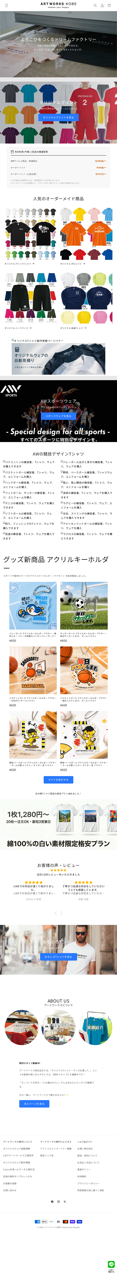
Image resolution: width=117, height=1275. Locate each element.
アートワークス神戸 (53, 1227)
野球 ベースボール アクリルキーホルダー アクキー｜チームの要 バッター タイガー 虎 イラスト (84, 764)
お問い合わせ (10, 1190)
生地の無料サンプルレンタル (17, 1176)
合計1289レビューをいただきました (58, 874)
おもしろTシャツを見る (58, 956)
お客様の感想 (10, 1183)
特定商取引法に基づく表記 (90, 1190)
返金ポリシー (84, 1169)
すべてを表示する (58, 779)
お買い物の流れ (85, 1148)
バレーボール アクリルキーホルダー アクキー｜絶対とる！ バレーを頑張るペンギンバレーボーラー (32, 634)
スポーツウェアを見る (58, 416)
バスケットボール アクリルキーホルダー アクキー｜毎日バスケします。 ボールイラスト (83, 699)
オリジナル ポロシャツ (71, 264)
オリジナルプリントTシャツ (18, 264)
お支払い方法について (88, 1162)
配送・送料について (87, 1155)
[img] (58, 870)
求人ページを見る (34, 1103)
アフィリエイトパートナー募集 (55, 1148)
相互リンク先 (47, 1155)
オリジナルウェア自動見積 (16, 1148)
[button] (6, 5)
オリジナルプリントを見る (58, 117)
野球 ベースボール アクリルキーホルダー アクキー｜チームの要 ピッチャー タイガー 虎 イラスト (33, 764)
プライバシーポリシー (88, 1183)
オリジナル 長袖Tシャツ (71, 328)
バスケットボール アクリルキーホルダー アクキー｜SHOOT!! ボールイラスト (32, 699)
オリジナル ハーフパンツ (16, 328)
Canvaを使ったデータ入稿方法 (19, 1169)
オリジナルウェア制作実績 (16, 1162)
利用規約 (81, 1176)
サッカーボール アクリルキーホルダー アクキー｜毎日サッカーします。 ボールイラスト (83, 634)
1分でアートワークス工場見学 (18, 1155)
